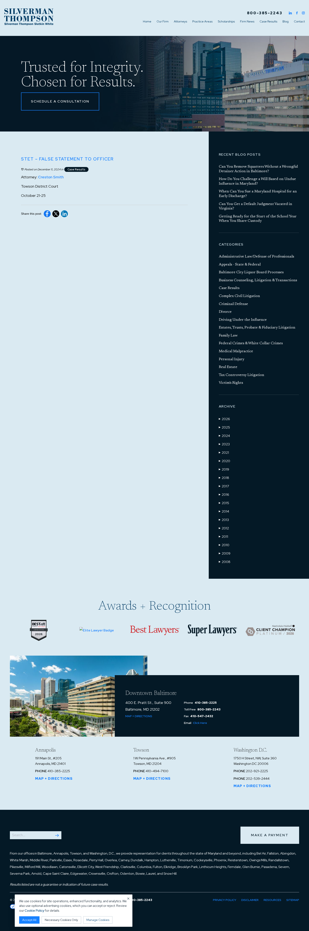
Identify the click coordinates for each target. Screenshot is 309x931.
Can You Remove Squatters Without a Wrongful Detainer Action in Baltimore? (258, 169)
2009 (224, 553)
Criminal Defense (233, 304)
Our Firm (163, 21)
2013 (224, 520)
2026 (224, 419)
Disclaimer (250, 900)
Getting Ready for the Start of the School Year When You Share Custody (258, 219)
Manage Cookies (97, 920)
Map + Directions (138, 716)
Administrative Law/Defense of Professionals (256, 257)
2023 (224, 444)
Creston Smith (51, 177)
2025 (224, 427)
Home (147, 21)
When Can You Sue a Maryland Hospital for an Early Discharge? (258, 194)
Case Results (268, 21)
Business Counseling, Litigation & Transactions (258, 280)
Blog (286, 21)
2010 (224, 545)
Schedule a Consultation (60, 101)
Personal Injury (231, 359)
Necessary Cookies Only (61, 920)
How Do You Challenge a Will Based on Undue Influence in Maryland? (257, 181)
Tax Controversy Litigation (241, 375)
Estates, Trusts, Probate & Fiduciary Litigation (257, 328)
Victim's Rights (231, 383)
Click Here (200, 723)
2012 (224, 528)
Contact (299, 21)
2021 (224, 452)
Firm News (247, 21)
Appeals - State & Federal (240, 265)
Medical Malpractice (236, 351)
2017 (224, 486)
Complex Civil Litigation (239, 296)
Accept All (29, 920)
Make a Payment (270, 835)
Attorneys (180, 21)
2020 (224, 461)
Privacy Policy (224, 900)
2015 (224, 503)
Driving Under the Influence (243, 320)
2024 (224, 436)
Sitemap (292, 900)
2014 (224, 511)
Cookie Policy (34, 911)
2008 (224, 562)
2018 (224, 478)
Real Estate (228, 367)
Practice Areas (202, 21)
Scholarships (226, 21)
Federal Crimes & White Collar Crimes (251, 343)
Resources (272, 900)
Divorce (225, 312)
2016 (224, 494)
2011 (223, 536)
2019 (224, 469)
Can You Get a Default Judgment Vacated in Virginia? (255, 206)
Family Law (228, 336)
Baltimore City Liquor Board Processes (251, 272)
